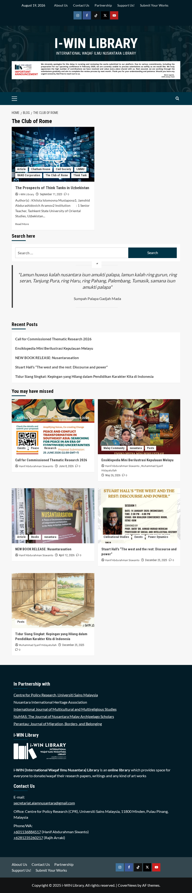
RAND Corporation (28, 175)
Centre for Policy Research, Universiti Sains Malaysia (56, 695)
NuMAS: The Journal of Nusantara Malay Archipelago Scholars (64, 716)
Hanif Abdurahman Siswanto (36, 466)
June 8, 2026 (66, 466)
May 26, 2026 (112, 475)
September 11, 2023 (51, 194)
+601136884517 (27, 831)
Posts (150, 448)
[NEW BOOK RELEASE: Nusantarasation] (53, 515)
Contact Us (81, 5)
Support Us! (126, 5)
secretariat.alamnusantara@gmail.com (44, 803)
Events (21, 448)
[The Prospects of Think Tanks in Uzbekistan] (53, 154)
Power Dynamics (158, 537)
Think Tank (80, 175)
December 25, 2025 (156, 560)
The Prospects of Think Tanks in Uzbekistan (52, 187)
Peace (35, 448)
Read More (22, 224)
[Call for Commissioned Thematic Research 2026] (53, 426)
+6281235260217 (28, 837)
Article (21, 169)
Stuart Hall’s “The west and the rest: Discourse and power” (61, 367)
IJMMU (80, 169)
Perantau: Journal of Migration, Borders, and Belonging (58, 723)
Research (50, 448)
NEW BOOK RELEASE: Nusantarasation (47, 358)
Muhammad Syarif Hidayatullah (38, 645)
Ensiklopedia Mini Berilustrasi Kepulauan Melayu (54, 348)
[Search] (177, 98)
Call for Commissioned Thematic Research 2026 (53, 339)
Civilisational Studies (116, 537)
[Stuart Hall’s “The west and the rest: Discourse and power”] (139, 515)
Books (35, 537)
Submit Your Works (154, 5)
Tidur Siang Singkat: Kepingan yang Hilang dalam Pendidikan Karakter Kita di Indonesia (84, 376)
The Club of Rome (56, 175)
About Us (61, 5)
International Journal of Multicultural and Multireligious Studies (65, 709)
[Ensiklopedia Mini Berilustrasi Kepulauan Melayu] (139, 426)
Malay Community (113, 448)
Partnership (103, 5)
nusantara (136, 448)
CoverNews (127, 885)
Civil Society (63, 169)
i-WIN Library (96, 43)
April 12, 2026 (66, 555)
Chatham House (40, 169)
